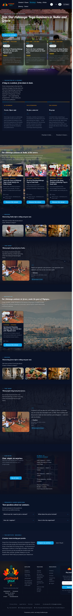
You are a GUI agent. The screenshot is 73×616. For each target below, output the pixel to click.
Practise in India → (47, 135)
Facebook (37, 604)
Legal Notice (22, 604)
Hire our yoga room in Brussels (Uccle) (40, 589)
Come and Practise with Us (40, 583)
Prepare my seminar (9, 35)
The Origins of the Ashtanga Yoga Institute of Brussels (28, 583)
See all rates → (15, 478)
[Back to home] (8, 4)
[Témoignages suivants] (68, 261)
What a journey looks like (26, 35)
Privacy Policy (13, 604)
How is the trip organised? (46, 520)
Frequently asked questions (52, 579)
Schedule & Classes (23, 2)
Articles (44, 2)
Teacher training (39, 571)
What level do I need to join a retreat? (15, 514)
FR (56, 4)
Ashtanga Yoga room (27, 575)
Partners (30, 604)
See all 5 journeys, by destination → (36, 69)
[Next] (69, 179)
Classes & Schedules (27, 571)
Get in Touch (59, 543)
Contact (26, 6)
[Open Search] (51, 4)
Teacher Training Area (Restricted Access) (40, 577)
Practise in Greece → (62, 135)
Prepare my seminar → (45, 543)
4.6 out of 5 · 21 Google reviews (52, 604)
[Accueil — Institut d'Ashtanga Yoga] (11, 574)
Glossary (20, 6)
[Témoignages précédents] (64, 261)
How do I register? (9, 520)
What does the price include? (47, 514)
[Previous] (2, 179)
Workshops (33, 2)
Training (39, 2)
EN (60, 4)
